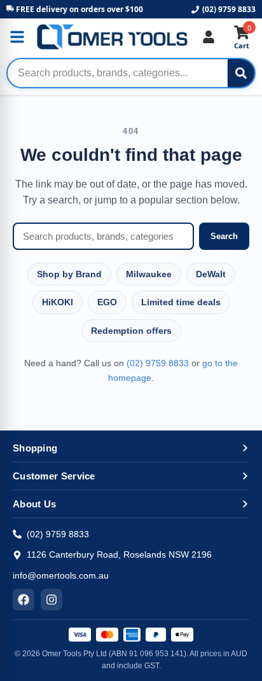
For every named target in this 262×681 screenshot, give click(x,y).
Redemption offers (131, 331)
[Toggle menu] (17, 37)
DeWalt (211, 274)
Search (224, 236)
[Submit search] (241, 73)
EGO (107, 302)
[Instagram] (51, 599)
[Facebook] (23, 599)
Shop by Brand (69, 274)
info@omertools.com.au (61, 575)
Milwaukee (149, 274)
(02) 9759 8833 (229, 9)
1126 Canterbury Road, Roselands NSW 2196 (119, 554)
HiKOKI (57, 302)
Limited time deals (181, 302)
